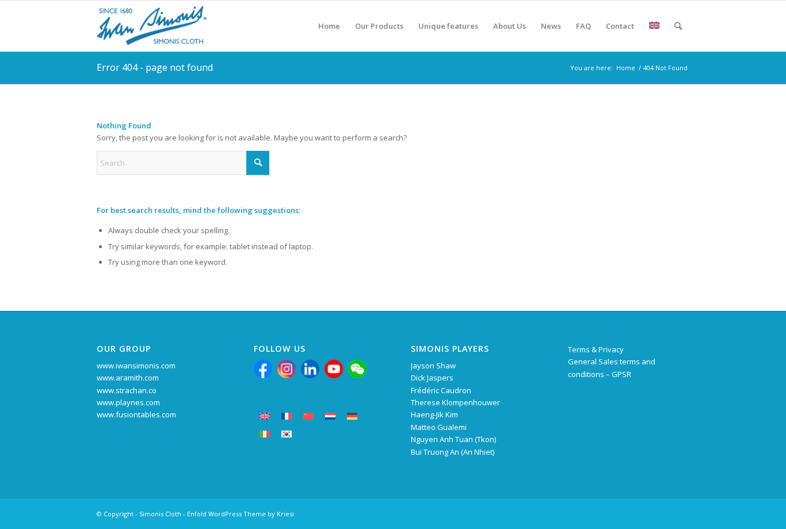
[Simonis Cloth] (152, 26)
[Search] (678, 26)
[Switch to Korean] (286, 434)
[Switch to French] (286, 416)
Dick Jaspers (432, 377)
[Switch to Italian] (265, 434)
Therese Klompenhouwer (455, 402)
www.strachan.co (127, 390)
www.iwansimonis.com (136, 365)
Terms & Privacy (596, 349)
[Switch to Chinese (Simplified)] (308, 416)
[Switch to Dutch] (330, 416)
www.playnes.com (128, 402)
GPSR (621, 374)
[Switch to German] (352, 416)
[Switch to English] (265, 416)
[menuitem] (329, 26)
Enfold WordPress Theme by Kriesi (240, 513)
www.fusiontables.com (136, 414)
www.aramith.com (128, 377)
